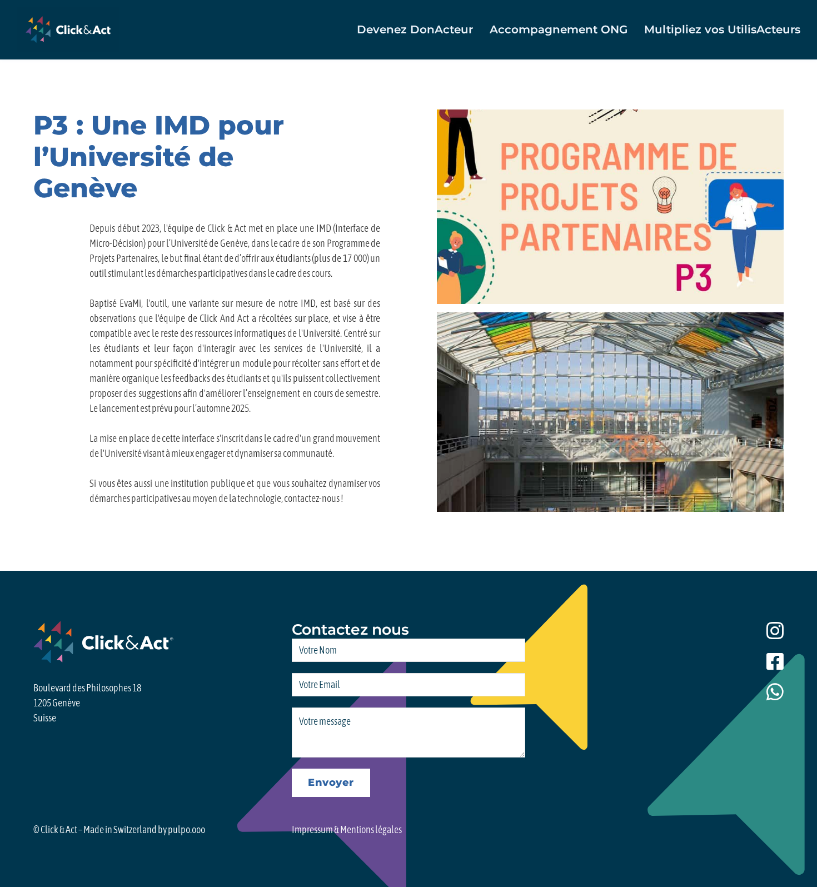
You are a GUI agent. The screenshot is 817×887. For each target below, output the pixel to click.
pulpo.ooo (186, 829)
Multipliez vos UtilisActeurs (722, 29)
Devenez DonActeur (415, 29)
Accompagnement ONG (558, 29)
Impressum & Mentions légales (347, 829)
